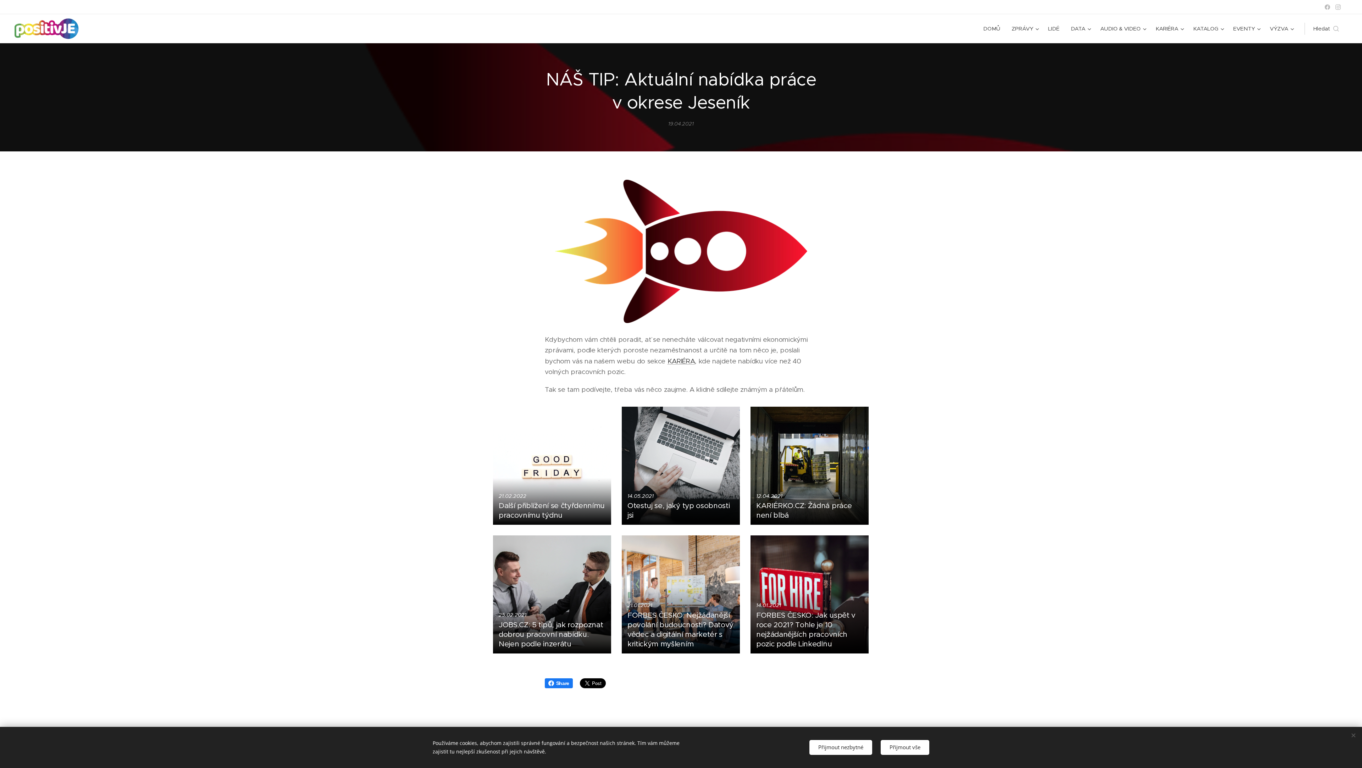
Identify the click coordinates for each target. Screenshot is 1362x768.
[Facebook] (1327, 7)
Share (562, 683)
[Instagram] (1338, 7)
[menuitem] (993, 29)
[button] (1326, 29)
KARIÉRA (681, 361)
